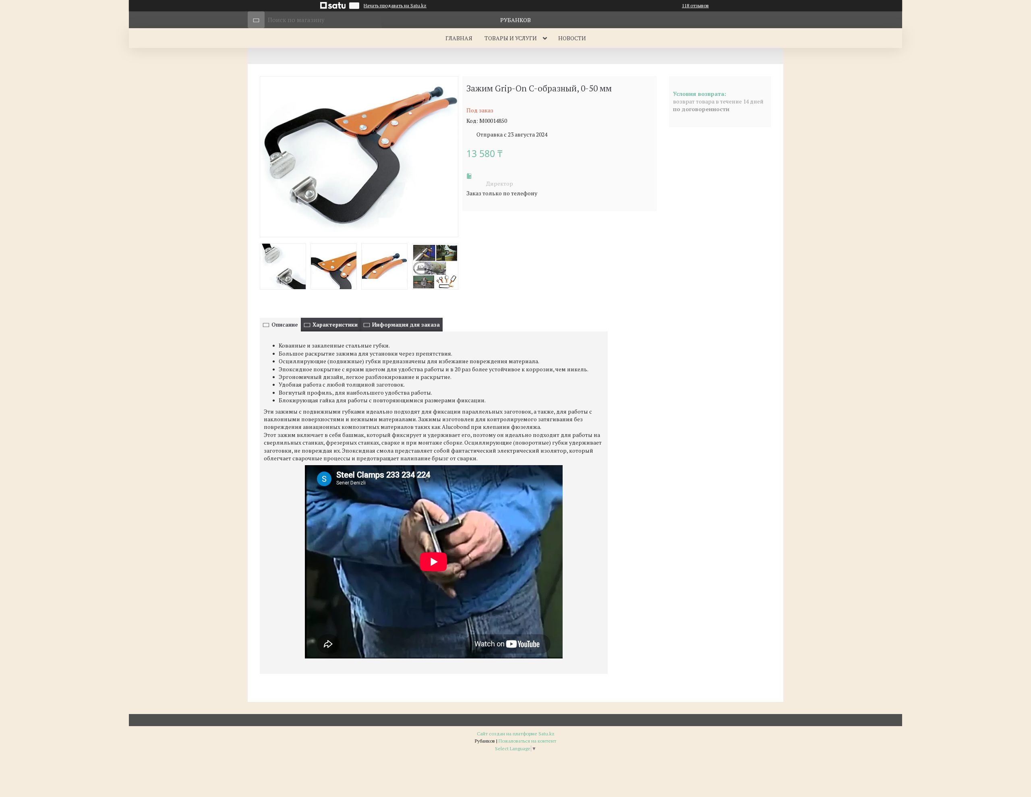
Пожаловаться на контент (527, 741)
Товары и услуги (510, 38)
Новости (572, 38)
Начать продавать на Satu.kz (395, 5)
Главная (458, 38)
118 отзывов (695, 5)
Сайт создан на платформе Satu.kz (516, 734)
